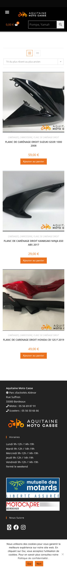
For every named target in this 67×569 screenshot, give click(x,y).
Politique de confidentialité (33, 558)
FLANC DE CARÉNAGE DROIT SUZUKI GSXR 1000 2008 (33, 143)
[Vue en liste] (37, 53)
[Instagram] (23, 527)
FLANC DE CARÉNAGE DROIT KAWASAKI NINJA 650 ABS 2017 (33, 242)
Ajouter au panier (33, 161)
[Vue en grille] (30, 53)
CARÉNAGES (13, 137)
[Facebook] (16, 527)
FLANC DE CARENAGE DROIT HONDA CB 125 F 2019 (33, 339)
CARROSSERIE (26, 137)
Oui (29, 563)
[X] (9, 527)
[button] (7, 12)
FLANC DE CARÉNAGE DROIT (46, 137)
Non (39, 563)
